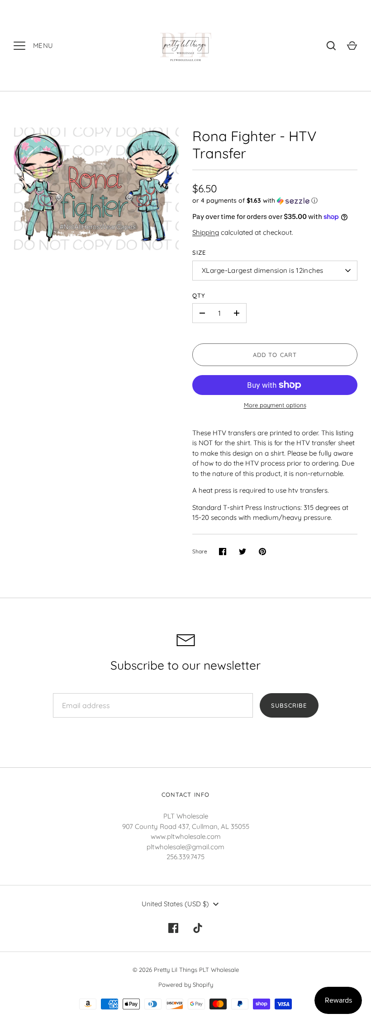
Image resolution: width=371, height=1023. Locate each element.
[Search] (331, 46)
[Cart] (352, 46)
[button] (274, 200)
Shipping (205, 232)
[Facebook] (173, 928)
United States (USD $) (175, 903)
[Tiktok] (198, 928)
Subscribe (289, 705)
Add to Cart (275, 354)
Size (199, 252)
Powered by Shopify (185, 984)
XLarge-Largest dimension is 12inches (262, 270)
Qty (198, 295)
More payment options (275, 405)
